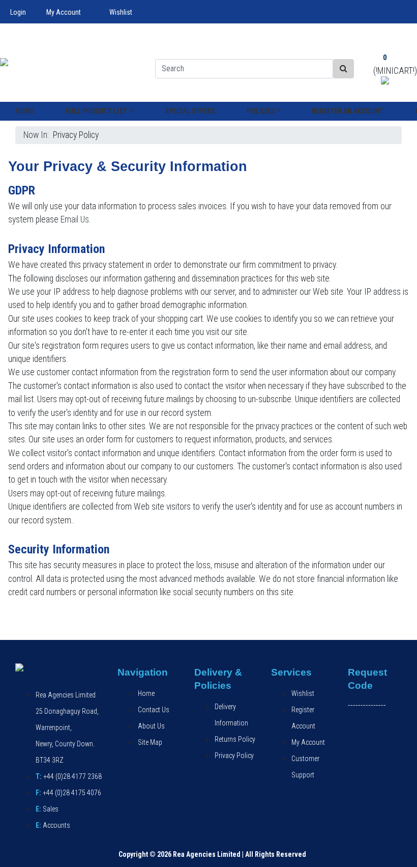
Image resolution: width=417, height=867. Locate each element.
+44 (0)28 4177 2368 (69, 776)
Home (25, 111)
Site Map (150, 742)
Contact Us (153, 710)
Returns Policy (235, 739)
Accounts (53, 825)
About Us (151, 726)
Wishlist (120, 12)
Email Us (75, 219)
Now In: (38, 135)
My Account (63, 12)
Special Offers (190, 111)
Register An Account (347, 111)
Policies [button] (261, 111)
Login (18, 12)
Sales (47, 809)
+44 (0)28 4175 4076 (68, 793)
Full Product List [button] (96, 111)
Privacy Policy (234, 755)
